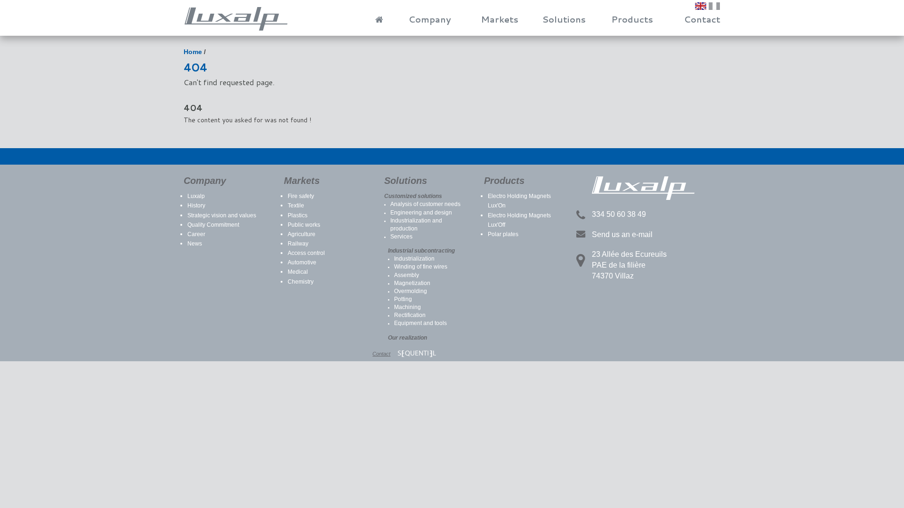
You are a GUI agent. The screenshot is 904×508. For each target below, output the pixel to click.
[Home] (375, 16)
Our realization (407, 337)
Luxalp (196, 196)
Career (196, 234)
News (194, 243)
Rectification (410, 315)
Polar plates (503, 234)
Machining (407, 307)
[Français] (714, 6)
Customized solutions (413, 196)
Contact (702, 19)
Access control (306, 253)
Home (193, 52)
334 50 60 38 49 (619, 214)
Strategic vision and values (221, 215)
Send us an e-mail (622, 234)
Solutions (564, 19)
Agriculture (301, 234)
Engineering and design (421, 212)
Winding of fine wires (420, 266)
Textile (296, 205)
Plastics (297, 215)
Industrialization (414, 258)
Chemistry (301, 281)
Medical (298, 272)
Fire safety (301, 196)
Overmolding (410, 291)
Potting (403, 299)
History (196, 205)
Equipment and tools (420, 323)
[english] (700, 6)
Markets (499, 19)
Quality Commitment (213, 225)
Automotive (302, 262)
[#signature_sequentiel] (417, 354)
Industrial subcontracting (421, 250)
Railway (298, 243)
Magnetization (412, 283)
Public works (304, 225)
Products (632, 19)
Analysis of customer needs (425, 204)
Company (430, 19)
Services (401, 236)
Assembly (406, 275)
